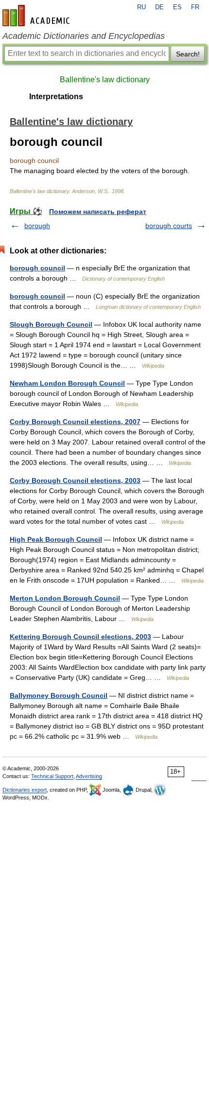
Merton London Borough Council (65, 598)
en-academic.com (37, 15)
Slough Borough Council (51, 324)
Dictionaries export (24, 790)
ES (177, 7)
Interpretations (56, 96)
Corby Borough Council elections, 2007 (75, 422)
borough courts (168, 226)
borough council (37, 268)
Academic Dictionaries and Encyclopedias (83, 36)
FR (195, 7)
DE (159, 7)
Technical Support (52, 776)
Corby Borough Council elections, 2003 (75, 480)
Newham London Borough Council (67, 383)
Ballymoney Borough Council (58, 695)
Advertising (89, 776)
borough (37, 226)
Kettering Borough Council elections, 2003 (80, 636)
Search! (188, 54)
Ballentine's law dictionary (105, 79)
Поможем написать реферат (97, 211)
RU (141, 7)
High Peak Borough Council (56, 539)
